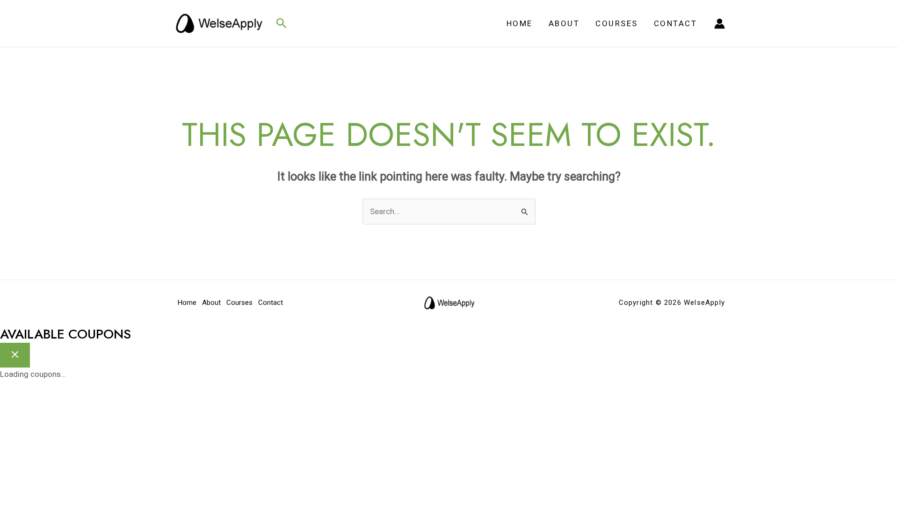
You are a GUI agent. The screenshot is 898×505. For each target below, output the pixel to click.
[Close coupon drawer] (15, 355)
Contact (675, 23)
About (564, 23)
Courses (616, 23)
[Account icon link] (719, 23)
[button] (281, 23)
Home (520, 23)
